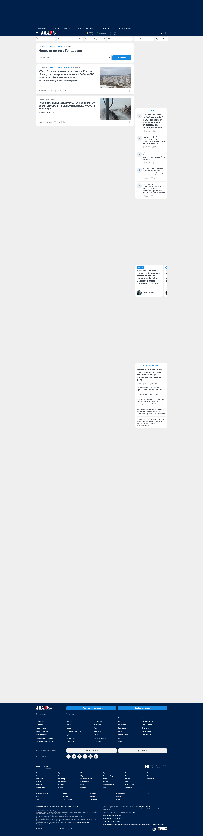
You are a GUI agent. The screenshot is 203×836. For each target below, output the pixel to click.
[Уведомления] (160, 33)
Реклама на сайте (42, 718)
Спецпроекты (147, 735)
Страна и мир (147, 725)
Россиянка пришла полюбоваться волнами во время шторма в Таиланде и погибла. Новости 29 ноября (67, 105)
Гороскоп (93, 28)
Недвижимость (42, 28)
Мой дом (97, 731)
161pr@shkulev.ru (131, 812)
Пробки (102, 33)
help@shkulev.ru (49, 824)
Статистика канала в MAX (45, 741)
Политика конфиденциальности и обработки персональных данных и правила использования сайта (133, 824)
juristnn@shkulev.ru (84, 822)
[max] (85, 756)
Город (68, 728)
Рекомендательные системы (111, 821)
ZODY (112, 28)
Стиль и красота (148, 721)
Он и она (121, 718)
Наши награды (41, 728)
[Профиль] (165, 33)
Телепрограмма (74, 28)
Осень (120, 721)
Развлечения (123, 735)
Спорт (144, 718)
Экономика (146, 731)
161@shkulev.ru (59, 821)
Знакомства (54, 28)
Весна (68, 725)
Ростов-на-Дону (45, 46)
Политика (122, 725)
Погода (64, 28)
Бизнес (69, 721)
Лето (96, 728)
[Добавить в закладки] (130, 90)
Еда (67, 735)
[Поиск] (155, 33)
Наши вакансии (42, 731)
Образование (99, 741)
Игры (118, 28)
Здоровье (70, 741)
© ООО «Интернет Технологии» (70, 829)
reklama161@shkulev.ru (145, 806)
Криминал (98, 721)
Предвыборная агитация (45, 738)
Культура (97, 725)
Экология (145, 728)
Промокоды (126, 28)
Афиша (85, 28)
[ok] (79, 756)
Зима (96, 718)
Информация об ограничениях (112, 815)
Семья (120, 741)
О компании (40, 725)
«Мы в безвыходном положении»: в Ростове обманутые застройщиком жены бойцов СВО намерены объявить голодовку (66, 74)
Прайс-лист (40, 721)
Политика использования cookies (113, 818)
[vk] (74, 756)
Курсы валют (104, 28)
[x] (90, 756)
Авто (68, 718)
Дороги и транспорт (73, 731)
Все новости (57, 46)
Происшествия (123, 728)
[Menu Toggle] (37, 33)
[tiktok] (96, 756)
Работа (120, 731)
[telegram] (68, 756)
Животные (70, 738)
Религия (121, 738)
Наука (96, 735)
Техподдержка (41, 735)
